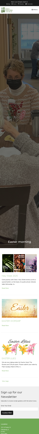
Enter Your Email (6, 406)
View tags (5, 381)
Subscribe (7, 413)
